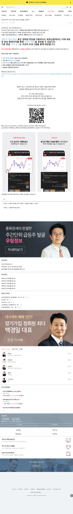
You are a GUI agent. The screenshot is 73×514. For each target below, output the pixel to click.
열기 (71, 495)
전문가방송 (51, 11)
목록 (4, 199)
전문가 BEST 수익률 (17, 349)
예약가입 (54, 430)
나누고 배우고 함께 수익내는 (14, 440)
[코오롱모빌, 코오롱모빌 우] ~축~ (10, 305)
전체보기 (71, 15)
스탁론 (70, 11)
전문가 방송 (6, 63)
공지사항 (4, 260)
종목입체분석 (24, 11)
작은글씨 (69, 23)
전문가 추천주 (5, 293)
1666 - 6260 (10, 419)
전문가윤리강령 (57, 489)
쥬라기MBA (12, 15)
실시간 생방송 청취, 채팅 (13, 447)
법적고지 (49, 489)
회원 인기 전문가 (6, 349)
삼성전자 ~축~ (5, 300)
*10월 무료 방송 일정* (14, 207)
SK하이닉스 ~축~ (6, 302)
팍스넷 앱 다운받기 (9, 58)
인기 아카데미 (5, 387)
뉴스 (33, 11)
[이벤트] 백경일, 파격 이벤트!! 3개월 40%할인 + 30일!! (23, 203)
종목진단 (61, 11)
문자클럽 (20, 15)
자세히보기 (36, 466)
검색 (67, 7)
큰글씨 (71, 23)
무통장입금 (18, 434)
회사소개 (14, 489)
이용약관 (32, 489)
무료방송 (3, 15)
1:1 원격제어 (54, 424)
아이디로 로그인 (12, 60)
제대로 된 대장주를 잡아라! (8, 278)
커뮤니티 (4, 11)
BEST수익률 (48, 15)
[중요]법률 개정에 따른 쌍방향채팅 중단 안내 (13, 269)
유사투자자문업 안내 (6, 264)
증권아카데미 (29, 15)
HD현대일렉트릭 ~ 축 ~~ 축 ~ (9, 307)
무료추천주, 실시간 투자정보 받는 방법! (11, 266)
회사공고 (20, 489)
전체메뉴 (71, 7)
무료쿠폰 (54, 434)
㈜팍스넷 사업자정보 (36, 492)
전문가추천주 (38, 15)
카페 (69, 353)
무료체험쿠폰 (57, 15)
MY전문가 (67, 15)
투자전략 (13, 11)
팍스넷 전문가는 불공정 (13, 454)
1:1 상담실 (19, 424)
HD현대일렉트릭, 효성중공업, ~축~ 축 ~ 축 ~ (13, 297)
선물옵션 (41, 11)
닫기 (70, 2)
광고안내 (26, 489)
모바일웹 (18, 430)
